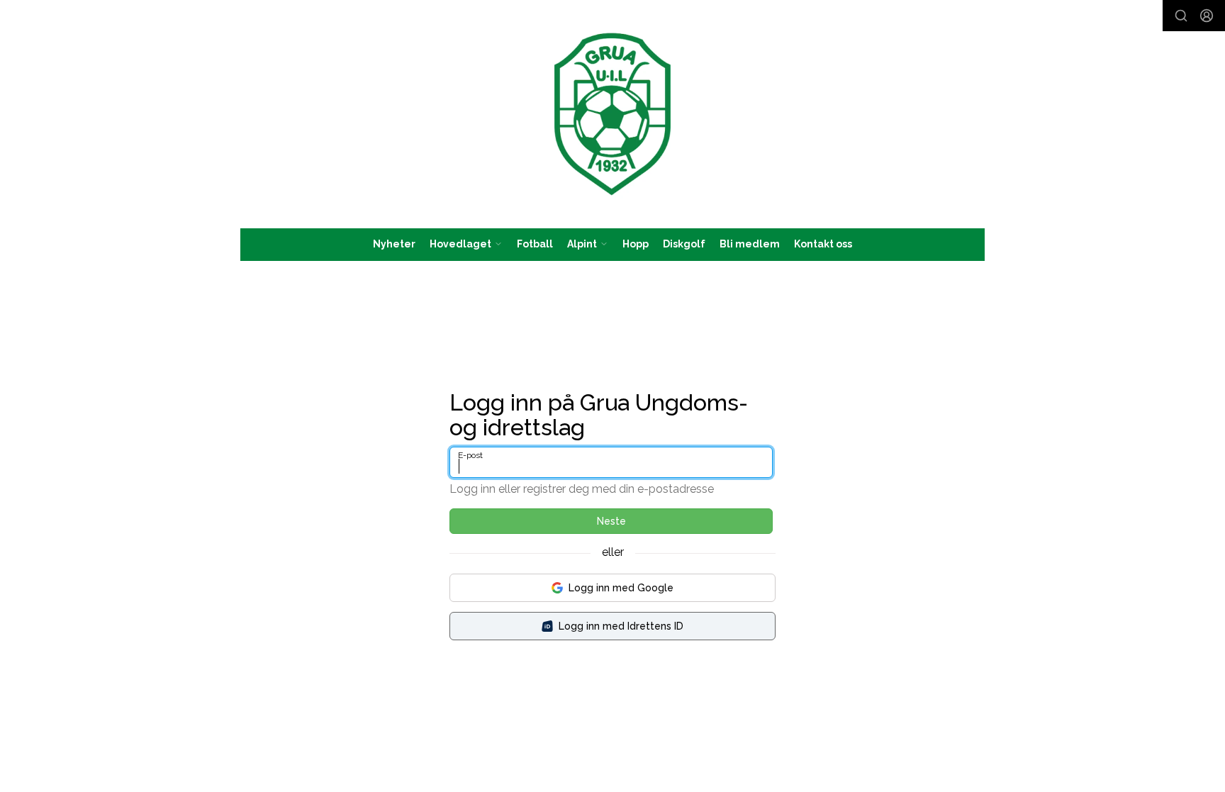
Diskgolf (684, 244)
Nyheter (394, 244)
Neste (611, 521)
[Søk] (1181, 15)
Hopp (635, 244)
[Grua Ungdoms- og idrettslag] (612, 114)
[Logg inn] (1206, 15)
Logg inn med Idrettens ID (621, 626)
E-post (470, 455)
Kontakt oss (823, 244)
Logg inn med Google (621, 587)
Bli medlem (750, 244)
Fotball (535, 244)
